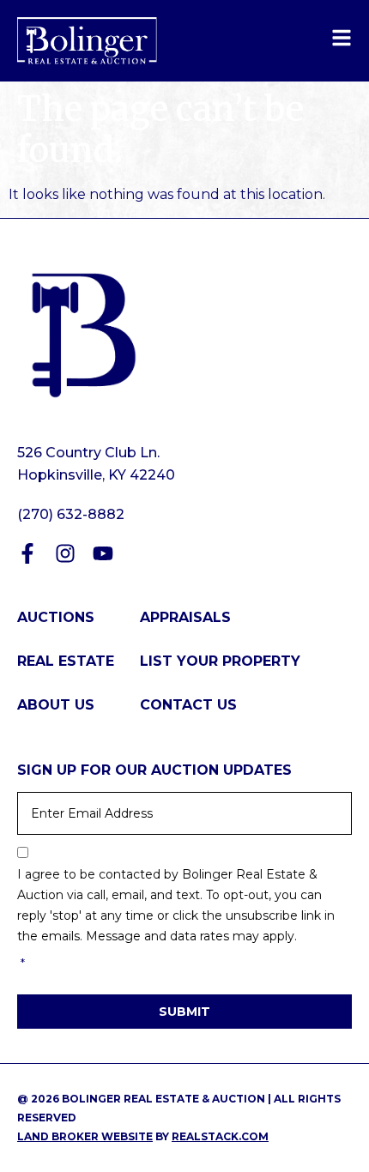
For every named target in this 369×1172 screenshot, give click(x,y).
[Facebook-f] (27, 553)
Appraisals (185, 617)
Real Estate (65, 661)
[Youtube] (103, 553)
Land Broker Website (85, 1136)
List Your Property (220, 661)
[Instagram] (65, 553)
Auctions (55, 617)
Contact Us (188, 705)
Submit (184, 1011)
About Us (55, 705)
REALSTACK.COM (220, 1136)
